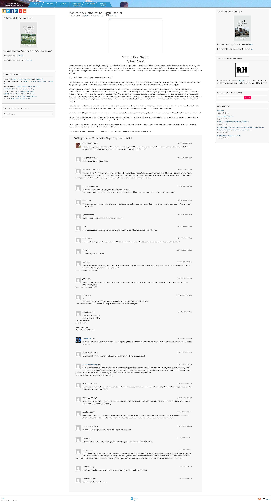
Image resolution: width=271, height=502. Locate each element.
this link (20, 55)
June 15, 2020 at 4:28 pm (185, 383)
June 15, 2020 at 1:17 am (185, 312)
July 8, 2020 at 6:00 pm (185, 450)
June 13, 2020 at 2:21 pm (185, 186)
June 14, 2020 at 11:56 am (184, 250)
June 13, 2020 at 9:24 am (185, 143)
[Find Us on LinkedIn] (16, 11)
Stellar (268, 499)
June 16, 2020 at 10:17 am (184, 412)
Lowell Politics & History (14, 5)
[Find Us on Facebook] (12, 11)
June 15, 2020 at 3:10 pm (185, 352)
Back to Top (136, 499)
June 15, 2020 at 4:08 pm (185, 364)
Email (2, 498)
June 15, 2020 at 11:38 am (184, 338)
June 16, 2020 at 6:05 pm (185, 426)
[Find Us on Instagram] (4, 11)
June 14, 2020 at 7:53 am (185, 200)
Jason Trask (87, 338)
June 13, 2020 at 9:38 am (185, 157)
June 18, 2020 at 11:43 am (184, 438)
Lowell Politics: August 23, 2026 (27, 86)
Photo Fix (220, 110)
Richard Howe (12, 4)
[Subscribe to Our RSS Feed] (24, 11)
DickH (87, 16)
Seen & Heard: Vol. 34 (225, 116)
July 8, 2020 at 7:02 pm (185, 478)
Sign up (241, 80)
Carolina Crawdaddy (90, 364)
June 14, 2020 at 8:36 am (185, 215)
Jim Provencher (9, 89)
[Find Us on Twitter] (8, 11)
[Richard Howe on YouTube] (20, 11)
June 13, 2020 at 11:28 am (184, 169)
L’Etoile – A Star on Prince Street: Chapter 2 (27, 79)
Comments (113, 16)
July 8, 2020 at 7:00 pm (185, 466)
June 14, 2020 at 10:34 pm (184, 295)
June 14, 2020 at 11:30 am (184, 238)
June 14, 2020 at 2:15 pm (185, 262)
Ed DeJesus (8, 94)
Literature (102, 16)
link (251, 44)
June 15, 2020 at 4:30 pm (185, 398)
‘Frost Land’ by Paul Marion (24, 91)
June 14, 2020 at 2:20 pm (185, 278)
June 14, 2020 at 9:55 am (185, 226)
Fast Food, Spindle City (25, 89)
